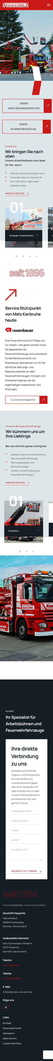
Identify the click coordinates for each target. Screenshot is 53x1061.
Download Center (12, 1028)
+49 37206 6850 (11, 965)
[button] (16, 256)
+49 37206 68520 (12, 978)
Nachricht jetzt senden (24, 871)
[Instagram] (6, 1007)
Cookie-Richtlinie (12, 1043)
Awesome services (14, 193)
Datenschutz (10, 1038)
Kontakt (7, 1023)
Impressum (9, 1033)
